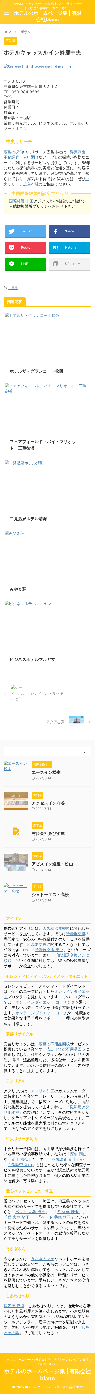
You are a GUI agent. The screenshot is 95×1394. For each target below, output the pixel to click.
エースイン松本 (46, 772)
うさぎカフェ (42, 1258)
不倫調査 (11, 157)
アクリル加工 (42, 1090)
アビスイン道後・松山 (52, 864)
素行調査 (31, 157)
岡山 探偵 (19, 1159)
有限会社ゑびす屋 (48, 833)
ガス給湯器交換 (56, 928)
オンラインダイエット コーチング (45, 1002)
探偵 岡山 (78, 1154)
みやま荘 (18, 589)
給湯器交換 (76, 933)
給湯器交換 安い (49, 949)
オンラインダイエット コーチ (41, 1012)
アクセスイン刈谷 (48, 803)
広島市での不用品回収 (66, 1049)
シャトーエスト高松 (50, 894)
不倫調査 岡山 (20, 1164)
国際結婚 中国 (21, 200)
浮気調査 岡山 (64, 1159)
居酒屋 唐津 (14, 1305)
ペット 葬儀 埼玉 (56, 1217)
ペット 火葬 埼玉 (30, 1211)
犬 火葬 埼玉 (68, 1211)
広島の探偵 (13, 151)
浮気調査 (78, 151)
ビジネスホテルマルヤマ (32, 659)
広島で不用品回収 (54, 1043)
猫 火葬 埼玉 (18, 1217)
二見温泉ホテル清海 (28, 518)
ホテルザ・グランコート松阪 (37, 371)
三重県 (13, 288)
